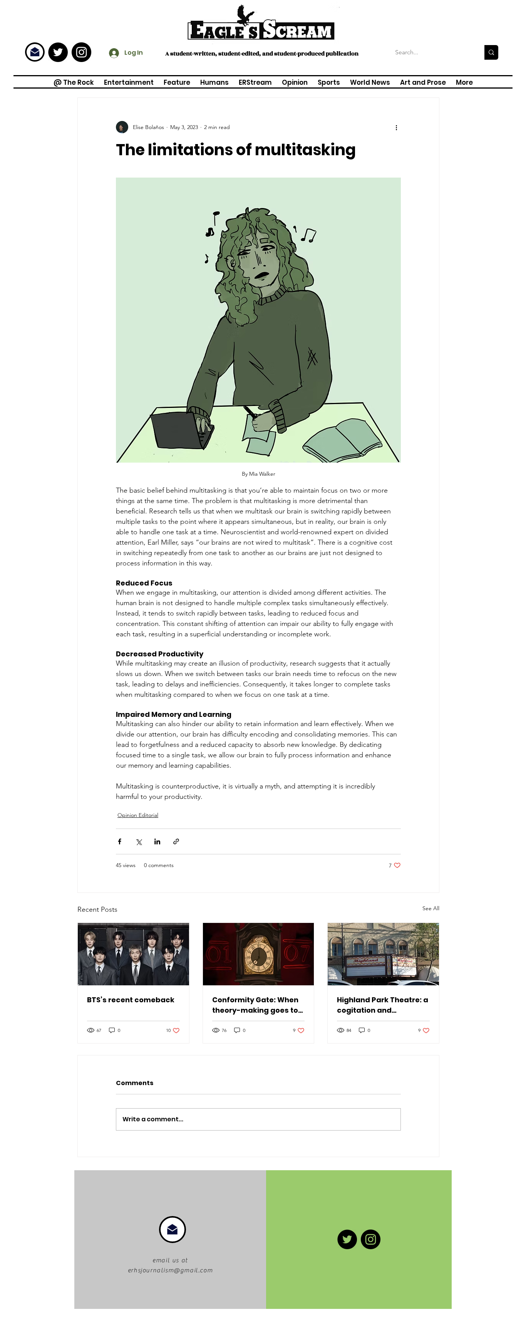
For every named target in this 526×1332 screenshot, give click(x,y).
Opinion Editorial (137, 815)
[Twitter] (58, 52)
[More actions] (396, 127)
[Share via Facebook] (119, 841)
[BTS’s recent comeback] (133, 954)
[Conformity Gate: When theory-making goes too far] (258, 954)
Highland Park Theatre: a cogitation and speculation (382, 1005)
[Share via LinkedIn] (157, 841)
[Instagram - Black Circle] (81, 52)
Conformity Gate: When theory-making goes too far (257, 1005)
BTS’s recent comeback (130, 1000)
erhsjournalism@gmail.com (170, 1270)
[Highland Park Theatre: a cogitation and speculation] (383, 954)
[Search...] (491, 52)
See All (430, 908)
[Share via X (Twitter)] (138, 841)
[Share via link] (176, 841)
